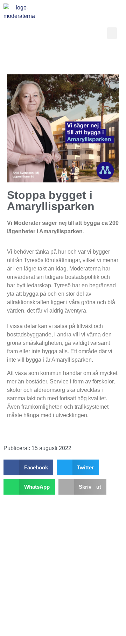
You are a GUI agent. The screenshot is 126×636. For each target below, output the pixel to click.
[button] (112, 33)
